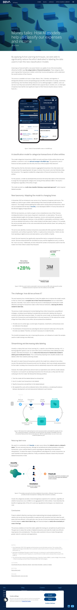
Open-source (24, 590)
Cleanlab (31, 445)
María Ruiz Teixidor (27, 564)
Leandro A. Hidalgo (47, 564)
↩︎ (19, 550)
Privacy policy (61, 592)
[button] (5, 599)
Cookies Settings (50, 603)
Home (39, 2)
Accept (50, 595)
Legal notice (60, 590)
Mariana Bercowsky (15, 570)
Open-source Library (63, 2)
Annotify (33, 206)
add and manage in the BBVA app (39, 161)
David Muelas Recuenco (16, 564)
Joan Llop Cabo (24, 575)
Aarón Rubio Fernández (37, 564)
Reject (50, 599)
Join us (51, 2)
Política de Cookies (26, 601)
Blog (45, 2)
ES (73, 2)
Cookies (60, 594)
